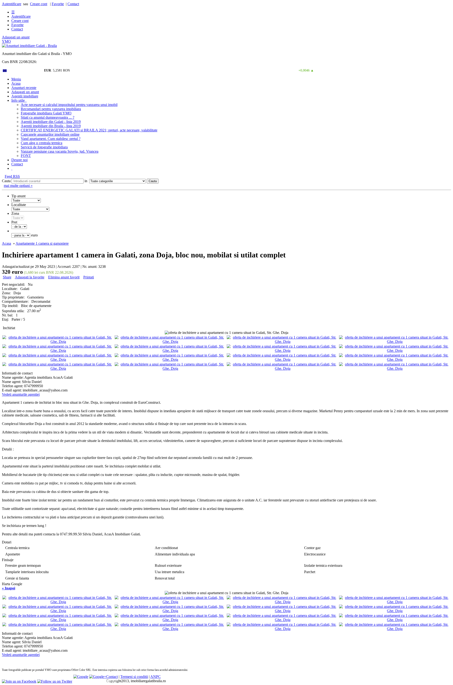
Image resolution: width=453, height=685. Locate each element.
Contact (73, 4)
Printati (88, 277)
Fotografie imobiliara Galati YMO (46, 113)
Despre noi (19, 160)
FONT (26, 156)
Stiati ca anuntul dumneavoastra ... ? (47, 117)
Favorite (58, 4)
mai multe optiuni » (18, 186)
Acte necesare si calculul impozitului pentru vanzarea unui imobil (69, 105)
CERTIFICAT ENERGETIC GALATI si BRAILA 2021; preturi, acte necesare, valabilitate (89, 130)
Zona (15, 213)
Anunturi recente (23, 88)
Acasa (16, 83)
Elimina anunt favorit (64, 277)
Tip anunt (18, 196)
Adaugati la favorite (29, 277)
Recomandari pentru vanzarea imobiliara (51, 109)
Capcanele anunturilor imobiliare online (50, 134)
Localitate (18, 205)
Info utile (19, 100)
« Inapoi (8, 588)
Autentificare (11, 4)
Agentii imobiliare (24, 96)
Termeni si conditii (134, 677)
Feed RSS (12, 176)
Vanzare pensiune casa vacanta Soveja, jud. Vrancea (59, 151)
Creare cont (38, 4)
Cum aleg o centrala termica (41, 143)
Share (7, 277)
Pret (14, 222)
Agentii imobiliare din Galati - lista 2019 (51, 122)
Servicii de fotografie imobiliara (44, 147)
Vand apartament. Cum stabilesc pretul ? (50, 139)
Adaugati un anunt (15, 37)
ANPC (155, 677)
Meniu (16, 79)
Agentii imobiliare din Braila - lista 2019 (51, 126)
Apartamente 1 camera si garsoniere (42, 243)
